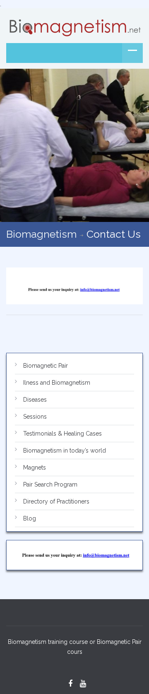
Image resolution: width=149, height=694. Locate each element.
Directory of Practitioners (56, 501)
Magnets (34, 467)
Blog (29, 518)
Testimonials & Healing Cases (62, 433)
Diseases (35, 399)
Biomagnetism (41, 234)
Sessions (35, 416)
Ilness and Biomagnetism (56, 382)
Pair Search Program (50, 484)
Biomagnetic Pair (45, 365)
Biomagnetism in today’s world (64, 450)
